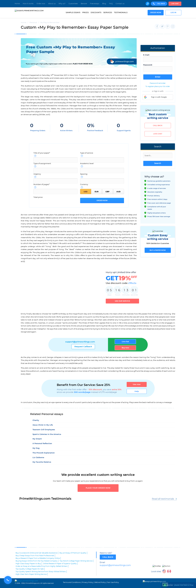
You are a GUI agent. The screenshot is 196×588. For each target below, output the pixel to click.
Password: (147, 65)
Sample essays (73, 12)
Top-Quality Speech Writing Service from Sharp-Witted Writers (41, 571)
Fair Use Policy (113, 582)
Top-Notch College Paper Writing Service (76, 561)
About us (52, 3)
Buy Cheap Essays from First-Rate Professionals (35, 555)
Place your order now (98, 488)
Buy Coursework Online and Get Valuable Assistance (36, 553)
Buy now (125, 348)
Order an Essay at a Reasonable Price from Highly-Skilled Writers (41, 566)
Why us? (62, 3)
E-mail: (146, 55)
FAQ (111, 3)
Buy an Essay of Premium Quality (72, 553)
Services (107, 12)
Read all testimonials (163, 499)
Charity (36, 420)
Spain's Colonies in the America (47, 434)
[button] (157, 97)
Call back (157, 125)
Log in (173, 12)
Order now (41, 3)
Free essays (94, 3)
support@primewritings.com (80, 342)
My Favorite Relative (42, 462)
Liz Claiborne (38, 457)
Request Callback (83, 347)
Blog (104, 3)
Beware (84, 3)
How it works (28, 3)
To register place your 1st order (157, 86)
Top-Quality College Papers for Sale (30, 569)
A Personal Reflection (42, 443)
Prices (85, 12)
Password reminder (158, 83)
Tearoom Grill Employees (44, 430)
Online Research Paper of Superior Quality (60, 563)
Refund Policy (100, 582)
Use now (137, 384)
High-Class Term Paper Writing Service (31, 574)
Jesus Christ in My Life (43, 425)
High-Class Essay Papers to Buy (28, 563)
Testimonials (120, 12)
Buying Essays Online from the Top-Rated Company (36, 561)
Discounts (96, 12)
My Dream (37, 439)
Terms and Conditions (72, 582)
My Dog (36, 448)
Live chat (175, 3)
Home (17, 3)
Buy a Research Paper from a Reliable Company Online (38, 558)
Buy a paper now (158, 250)
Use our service (122, 301)
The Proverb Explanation (44, 453)
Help (137, 391)
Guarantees (73, 3)
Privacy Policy (87, 582)
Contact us (120, 3)
